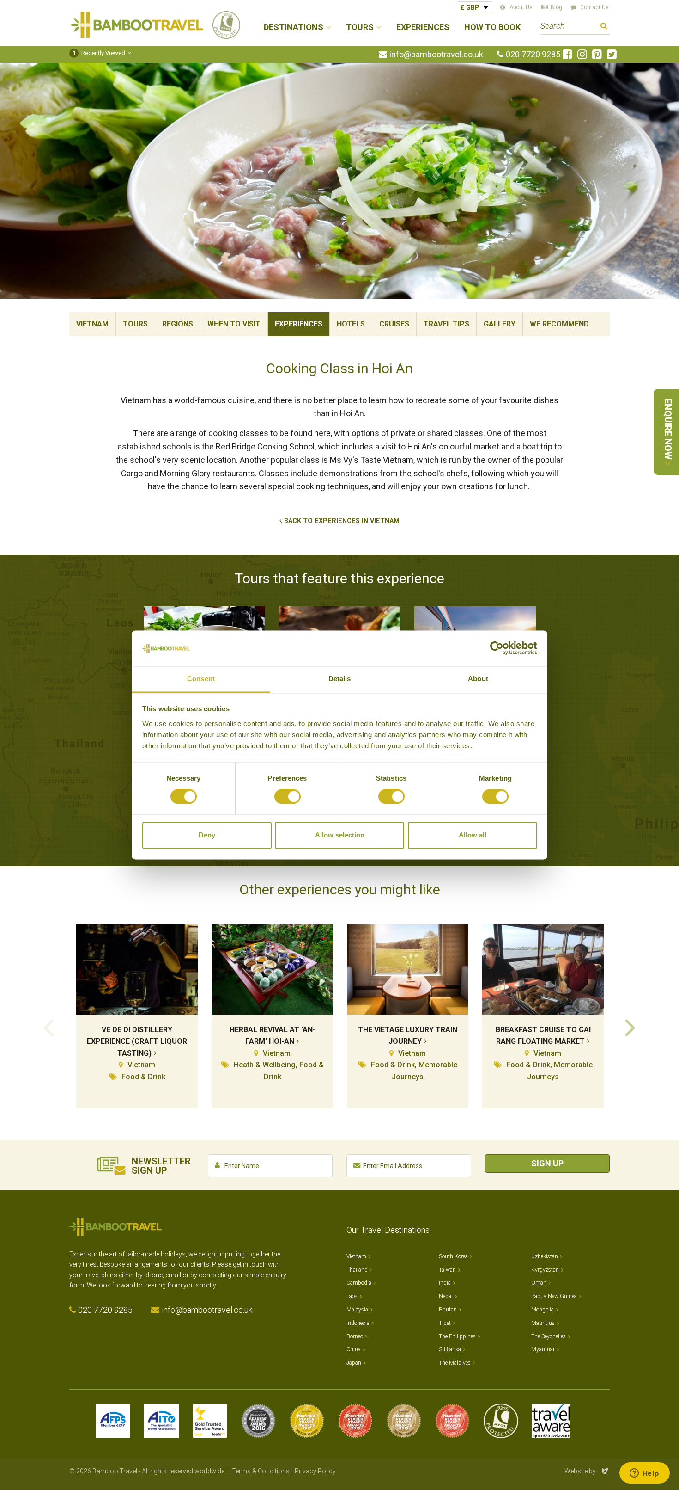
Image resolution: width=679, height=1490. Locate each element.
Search (604, 27)
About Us (521, 7)
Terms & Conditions (261, 1471)
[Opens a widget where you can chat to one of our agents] (644, 1473)
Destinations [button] (293, 27)
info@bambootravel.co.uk (436, 54)
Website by (587, 1471)
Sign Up (547, 1163)
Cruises (394, 324)
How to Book (492, 27)
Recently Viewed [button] (99, 52)
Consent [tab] (201, 679)
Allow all (472, 835)
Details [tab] (339, 679)
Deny (207, 835)
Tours (135, 324)
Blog (556, 7)
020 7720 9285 (533, 54)
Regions (177, 324)
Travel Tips (446, 324)
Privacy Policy (315, 1471)
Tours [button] (360, 27)
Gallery (499, 324)
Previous (48, 1026)
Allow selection (339, 835)
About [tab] (478, 679)
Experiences (422, 27)
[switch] (287, 796)
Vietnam (92, 324)
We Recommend (559, 324)
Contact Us (594, 7)
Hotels (351, 324)
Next (630, 1026)
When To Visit (234, 324)
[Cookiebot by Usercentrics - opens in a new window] (496, 648)
